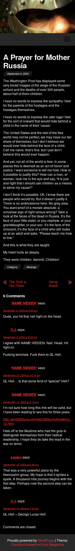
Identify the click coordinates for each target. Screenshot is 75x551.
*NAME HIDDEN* (24, 303)
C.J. (14, 329)
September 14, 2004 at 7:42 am (21, 508)
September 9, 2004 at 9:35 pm (20, 337)
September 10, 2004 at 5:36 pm (21, 464)
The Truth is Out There (17, 284)
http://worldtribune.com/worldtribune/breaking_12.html (37, 421)
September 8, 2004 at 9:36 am (20, 310)
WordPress (46, 540)
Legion (16, 457)
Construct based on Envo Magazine (37, 544)
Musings (31, 267)
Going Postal (53, 284)
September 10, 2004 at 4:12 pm (21, 402)
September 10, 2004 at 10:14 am (21, 375)
